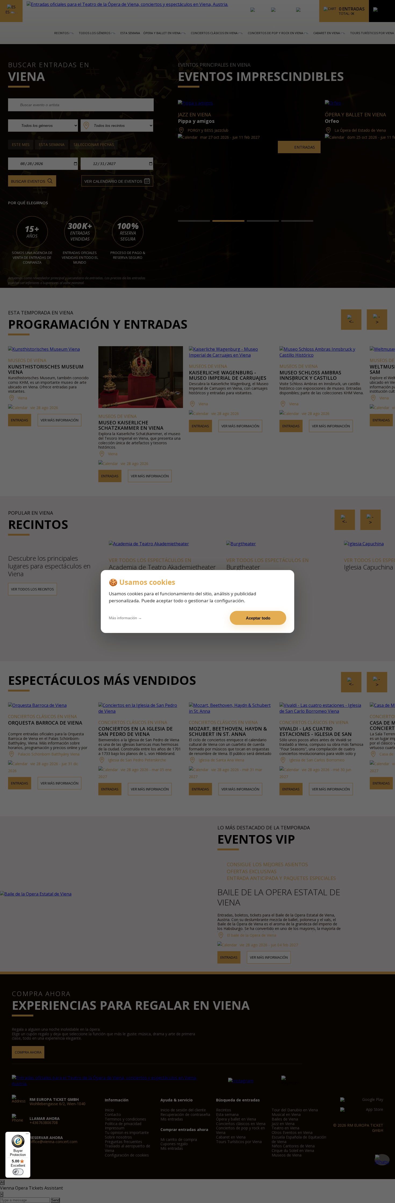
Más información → (125, 618)
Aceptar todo (258, 618)
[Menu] (27, 1135)
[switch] (18, 1172)
